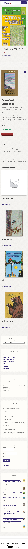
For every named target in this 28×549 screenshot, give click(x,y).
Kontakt (6, 366)
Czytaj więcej (17, 547)
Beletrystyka (14, 63)
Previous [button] (3, 28)
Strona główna (6, 63)
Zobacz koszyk (6, 465)
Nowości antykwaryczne (9, 357)
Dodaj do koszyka (7, 55)
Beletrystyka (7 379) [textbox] (14, 342)
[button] (25, 72)
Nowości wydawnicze (9, 359)
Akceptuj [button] (11, 547)
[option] (14, 32)
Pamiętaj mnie (7, 457)
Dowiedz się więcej (6, 204)
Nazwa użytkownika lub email (9, 447)
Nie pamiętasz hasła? (7, 463)
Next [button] (25, 28)
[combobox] (14, 343)
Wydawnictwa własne (9, 361)
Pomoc (5, 363)
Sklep (5, 355)
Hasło (4, 453)
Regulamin (6, 368)
